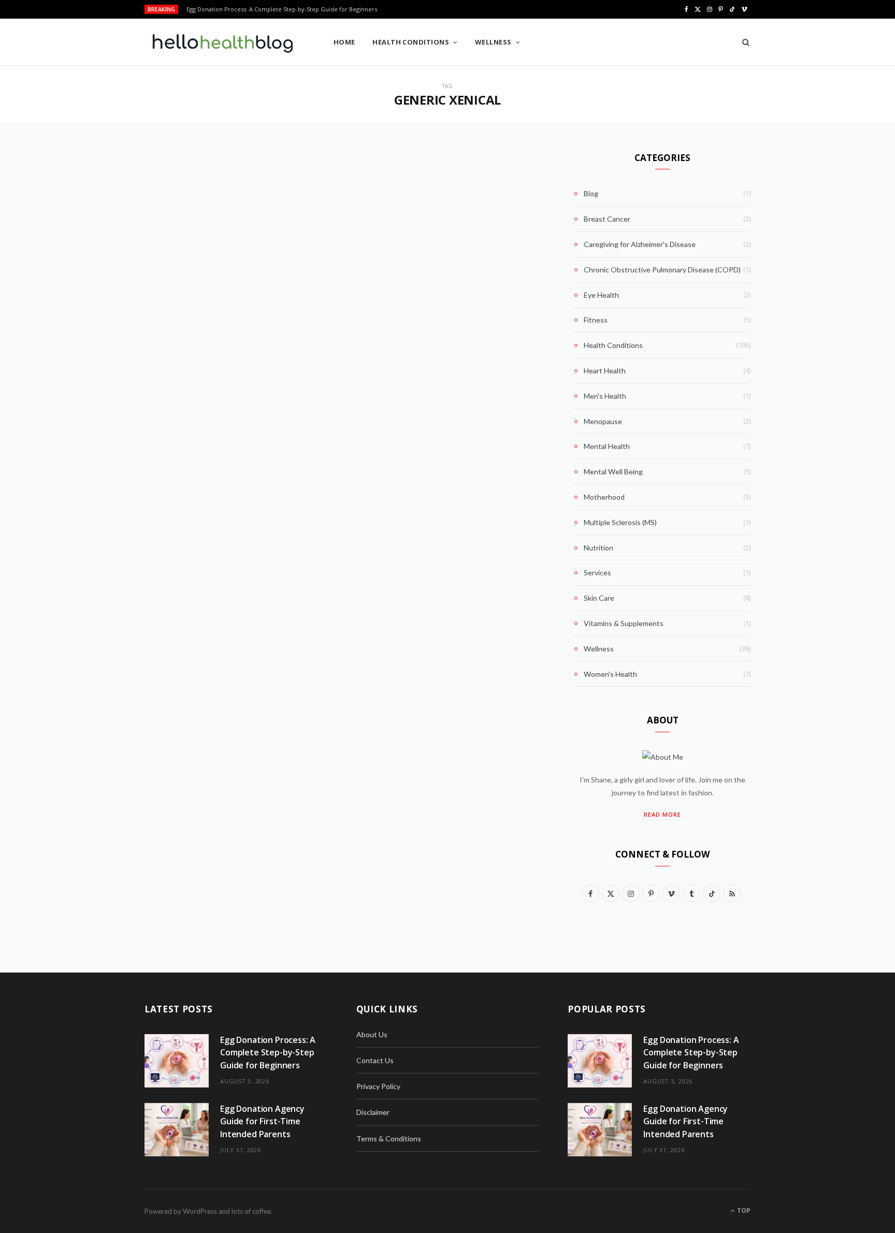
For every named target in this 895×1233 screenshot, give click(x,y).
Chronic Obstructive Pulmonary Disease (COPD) (662, 269)
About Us (371, 1034)
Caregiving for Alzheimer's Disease (640, 244)
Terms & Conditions (388, 1138)
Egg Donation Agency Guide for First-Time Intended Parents (269, 9)
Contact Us (375, 1060)
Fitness (596, 319)
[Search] (742, 42)
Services (597, 572)
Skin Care (599, 597)
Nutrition (598, 547)
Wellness (493, 42)
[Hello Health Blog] (222, 42)
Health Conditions (410, 42)
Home (344, 42)
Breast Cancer (607, 218)
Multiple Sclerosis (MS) (620, 522)
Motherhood (604, 496)
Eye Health (601, 295)
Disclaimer (372, 1112)
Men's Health (605, 395)
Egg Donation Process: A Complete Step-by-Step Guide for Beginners (267, 1052)
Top (742, 1210)
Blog (591, 193)
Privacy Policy (378, 1086)
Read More (662, 814)
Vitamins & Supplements (623, 623)
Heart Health (605, 370)
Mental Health (607, 446)
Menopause (603, 421)
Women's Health (610, 674)
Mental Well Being (613, 471)
